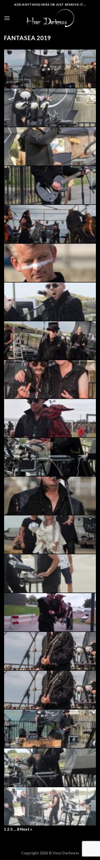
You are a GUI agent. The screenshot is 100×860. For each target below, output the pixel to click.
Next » (26, 829)
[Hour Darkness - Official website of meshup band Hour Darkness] (50, 18)
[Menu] (7, 18)
